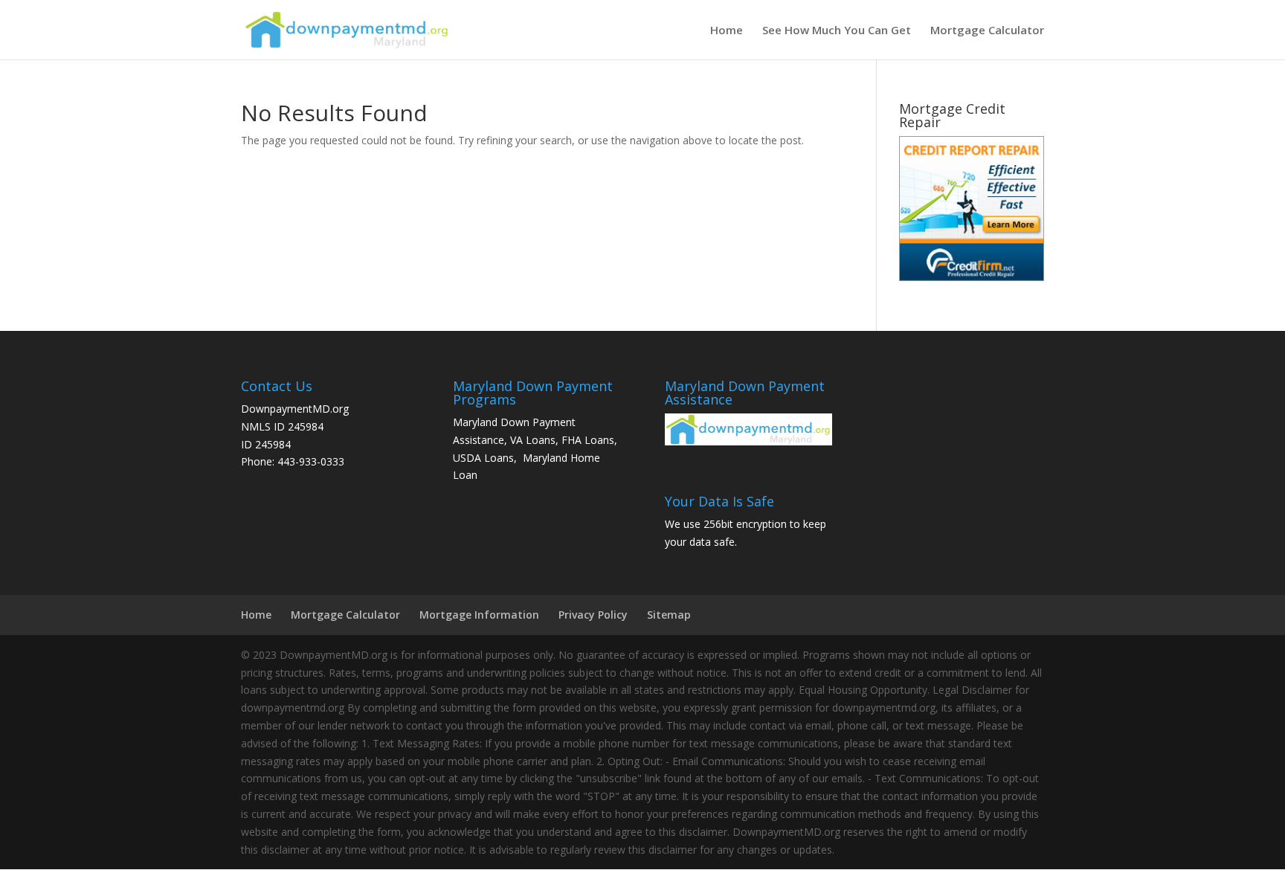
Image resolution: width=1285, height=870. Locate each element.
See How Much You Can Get (836, 31)
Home (726, 31)
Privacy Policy (593, 615)
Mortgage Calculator (987, 31)
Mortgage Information (479, 615)
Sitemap (669, 615)
